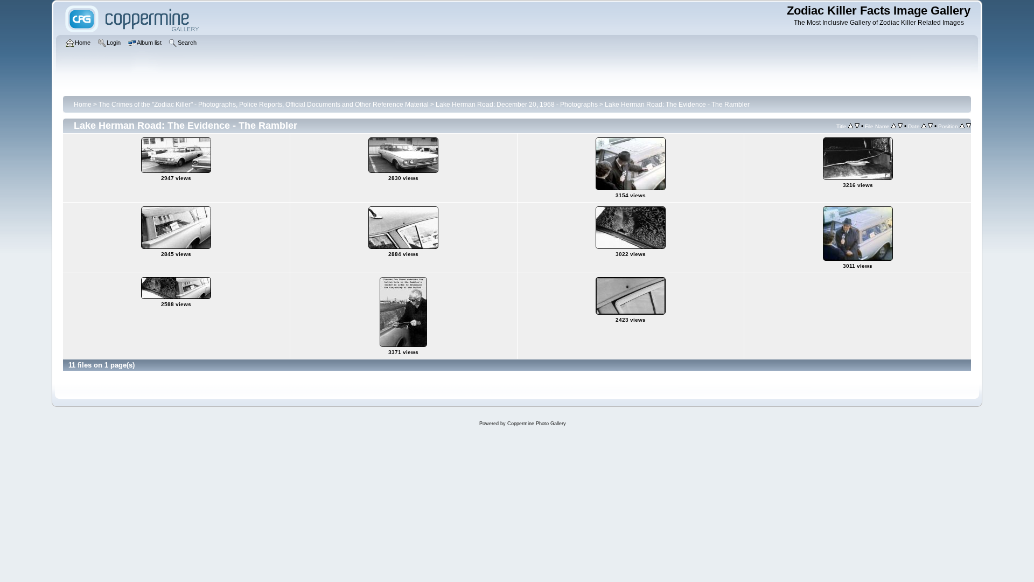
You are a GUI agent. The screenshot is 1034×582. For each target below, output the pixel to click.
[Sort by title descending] (857, 126)
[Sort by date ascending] (923, 126)
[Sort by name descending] (900, 126)
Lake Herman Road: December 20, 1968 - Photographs (517, 104)
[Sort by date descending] (930, 126)
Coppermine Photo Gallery (536, 423)
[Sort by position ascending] (962, 126)
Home (83, 104)
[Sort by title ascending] (850, 126)
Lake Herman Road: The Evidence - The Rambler (677, 104)
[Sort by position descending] (968, 126)
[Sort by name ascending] (893, 126)
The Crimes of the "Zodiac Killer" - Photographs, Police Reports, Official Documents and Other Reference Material (264, 104)
